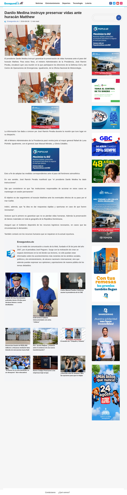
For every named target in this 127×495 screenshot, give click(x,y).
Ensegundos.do (13, 21)
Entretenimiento (52, 3)
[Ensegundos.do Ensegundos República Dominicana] (13, 3)
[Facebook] (110, 3)
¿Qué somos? (64, 492)
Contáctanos (50, 492)
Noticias (39, 3)
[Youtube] (117, 3)
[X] (114, 3)
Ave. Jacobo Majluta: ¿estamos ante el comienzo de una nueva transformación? (44, 348)
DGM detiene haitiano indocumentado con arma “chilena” (42, 320)
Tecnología (78, 3)
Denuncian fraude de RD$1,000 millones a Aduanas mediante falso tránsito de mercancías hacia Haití (17, 348)
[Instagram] (121, 3)
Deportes (66, 3)
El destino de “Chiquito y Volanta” (73, 341)
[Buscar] (118, 17)
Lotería (88, 3)
